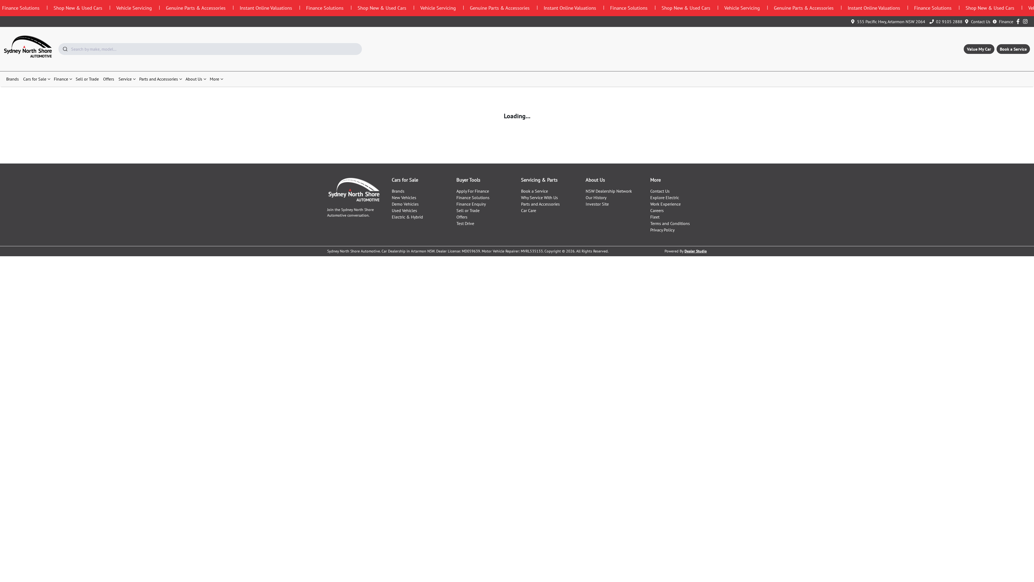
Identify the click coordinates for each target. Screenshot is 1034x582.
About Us (194, 79)
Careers (657, 210)
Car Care (528, 210)
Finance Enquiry (471, 204)
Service (125, 79)
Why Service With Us (539, 197)
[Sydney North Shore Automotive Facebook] (1019, 21)
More (214, 79)
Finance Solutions (473, 197)
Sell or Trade (87, 79)
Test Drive (465, 223)
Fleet (654, 217)
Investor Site (597, 204)
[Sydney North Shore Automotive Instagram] (1026, 21)
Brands (12, 79)
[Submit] (64, 49)
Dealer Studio (695, 251)
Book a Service (1013, 49)
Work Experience (665, 204)
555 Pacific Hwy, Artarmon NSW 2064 (891, 21)
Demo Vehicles (405, 204)
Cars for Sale (34, 79)
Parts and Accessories (158, 79)
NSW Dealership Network (609, 191)
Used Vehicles (404, 210)
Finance (1006, 21)
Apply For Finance (472, 191)
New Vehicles (404, 197)
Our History (596, 197)
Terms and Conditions (670, 223)
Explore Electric (664, 197)
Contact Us (980, 21)
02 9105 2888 (949, 21)
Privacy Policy (662, 230)
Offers (108, 79)
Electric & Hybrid (407, 217)
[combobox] (210, 49)
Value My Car (979, 49)
